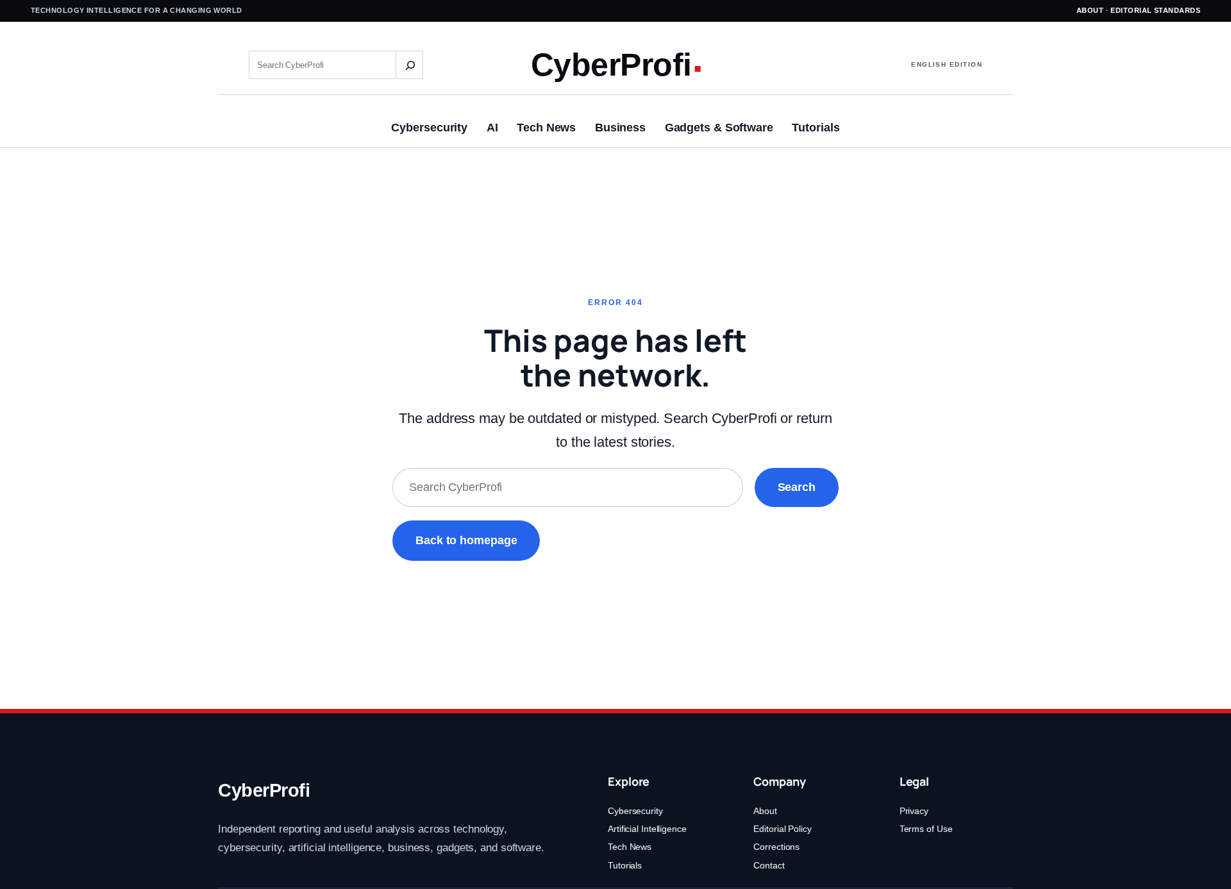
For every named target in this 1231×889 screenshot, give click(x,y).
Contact (768, 865)
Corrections (776, 847)
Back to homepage (466, 540)
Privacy (914, 811)
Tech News (629, 847)
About (1089, 10)
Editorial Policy (782, 829)
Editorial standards (1155, 10)
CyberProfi (611, 64)
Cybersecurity (635, 811)
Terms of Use (926, 829)
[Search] (409, 64)
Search (797, 487)
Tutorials (625, 865)
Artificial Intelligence (647, 829)
